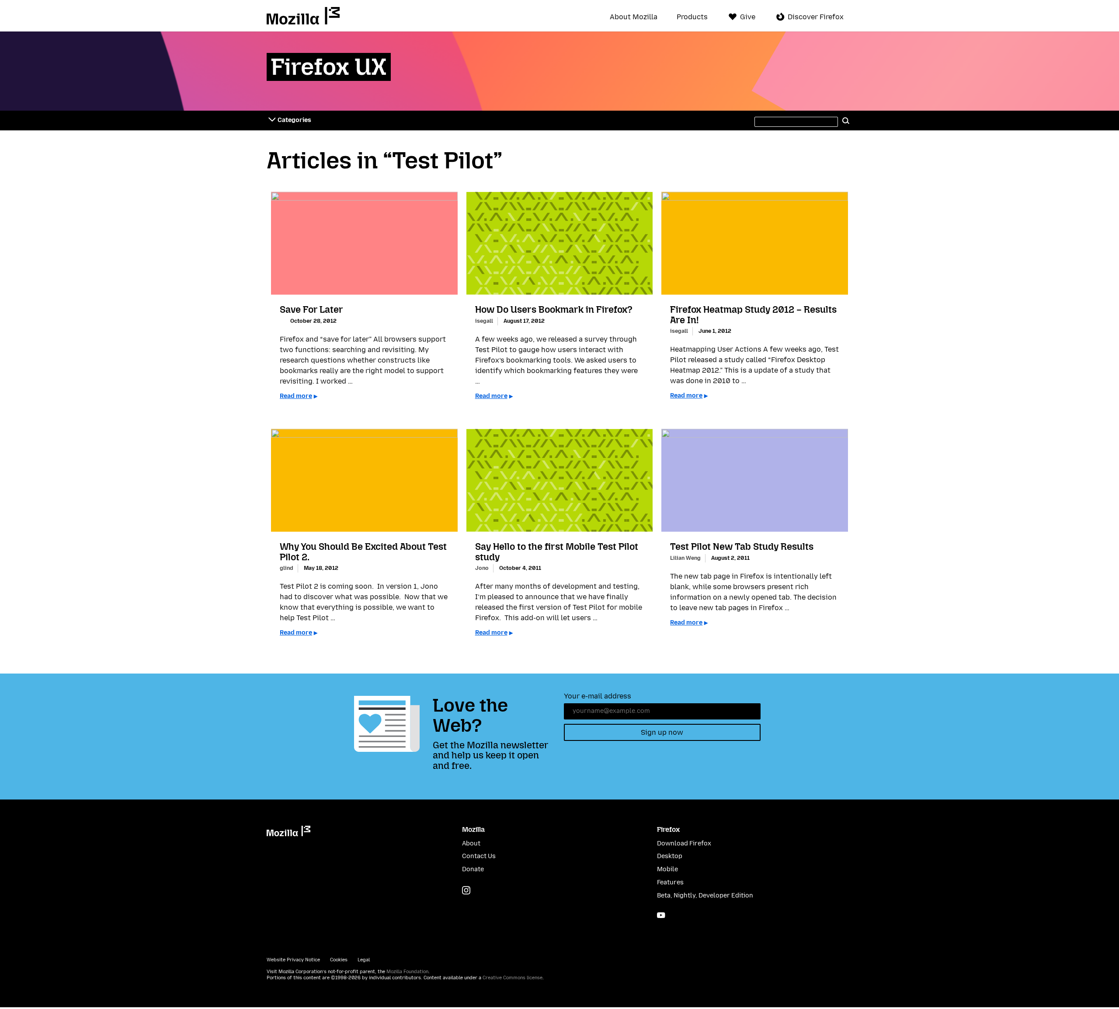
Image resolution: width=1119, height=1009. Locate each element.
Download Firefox (684, 843)
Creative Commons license (512, 978)
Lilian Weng (685, 558)
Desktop (669, 856)
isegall (484, 321)
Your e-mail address (597, 696)
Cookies (339, 960)
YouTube (661, 915)
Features (670, 882)
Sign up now (662, 732)
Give (747, 17)
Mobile (667, 869)
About (471, 843)
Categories (294, 120)
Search (845, 120)
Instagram (466, 890)
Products (692, 17)
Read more (296, 396)
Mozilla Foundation (407, 971)
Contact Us (479, 856)
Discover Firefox (816, 17)
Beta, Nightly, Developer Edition (705, 895)
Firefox (668, 829)
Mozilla (303, 15)
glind (286, 568)
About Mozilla (633, 17)
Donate (473, 869)
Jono (482, 568)
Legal (364, 960)
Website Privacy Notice (293, 960)
